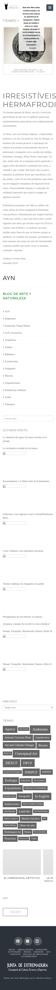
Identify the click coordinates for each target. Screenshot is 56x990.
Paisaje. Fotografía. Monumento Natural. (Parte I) (27, 664)
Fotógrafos (10, 368)
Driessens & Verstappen (12, 772)
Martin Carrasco (11, 818)
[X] (28, 941)
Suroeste (39, 952)
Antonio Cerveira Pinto (18, 737)
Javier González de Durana (33, 804)
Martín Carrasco (31, 818)
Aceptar (32, 48)
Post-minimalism (40, 832)
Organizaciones (12, 383)
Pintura (27, 832)
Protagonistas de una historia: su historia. (23, 616)
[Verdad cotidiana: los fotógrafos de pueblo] (14, 599)
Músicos (9, 375)
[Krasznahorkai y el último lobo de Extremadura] (14, 496)
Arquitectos (10, 340)
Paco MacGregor (22, 978)
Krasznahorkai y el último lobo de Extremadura (26, 481)
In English (42, 796)
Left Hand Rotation (41, 811)
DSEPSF (46, 772)
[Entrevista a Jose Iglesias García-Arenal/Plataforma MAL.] (14, 533)
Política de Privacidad (35, 954)
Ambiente (40, 729)
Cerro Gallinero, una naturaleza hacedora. (23, 551)
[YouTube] (37, 941)
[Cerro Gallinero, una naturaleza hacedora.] (14, 566)
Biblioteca (10, 354)
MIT (44, 818)
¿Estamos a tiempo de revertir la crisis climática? (26, 624)
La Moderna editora (43, 978)
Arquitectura (42, 737)
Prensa (27, 952)
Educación (25, 780)
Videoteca (10, 404)
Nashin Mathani (10, 825)
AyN (9, 278)
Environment (39, 780)
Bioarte (43, 745)
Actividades (14, 952)
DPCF (27, 763)
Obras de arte (27, 825)
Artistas (8, 347)
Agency (10, 729)
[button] (49, 7)
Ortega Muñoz (25, 950)
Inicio (12, 950)
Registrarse (10, 318)
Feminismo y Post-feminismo (35, 788)
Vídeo (34, 838)
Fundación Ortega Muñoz (17, 325)
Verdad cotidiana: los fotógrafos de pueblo (23, 583)
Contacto (15, 954)
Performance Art (13, 832)
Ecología (11, 780)
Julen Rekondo (9, 811)
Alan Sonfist (23, 729)
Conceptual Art (26, 754)
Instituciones (12, 804)
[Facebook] (18, 941)
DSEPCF (31, 772)
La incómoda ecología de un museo (20, 448)
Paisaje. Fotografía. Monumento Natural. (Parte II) (27, 631)
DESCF (11, 763)
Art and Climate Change (19, 745)
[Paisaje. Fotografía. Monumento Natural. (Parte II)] (14, 646)
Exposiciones (11, 361)
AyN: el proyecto (13, 332)
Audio (8, 397)
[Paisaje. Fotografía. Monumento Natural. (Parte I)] (14, 679)
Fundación (41, 950)
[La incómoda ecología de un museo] (14, 463)
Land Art (24, 811)
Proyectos (10, 838)
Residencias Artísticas (15, 390)
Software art (23, 838)
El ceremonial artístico (22, 877)
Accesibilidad (29, 956)
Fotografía (24, 796)
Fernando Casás (9, 796)
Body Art (7, 753)
